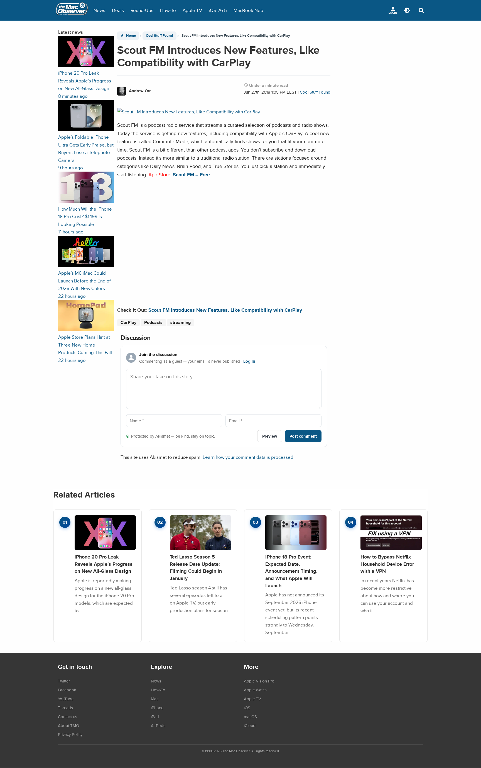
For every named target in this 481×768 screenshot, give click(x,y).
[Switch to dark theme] (407, 10)
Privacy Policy (70, 734)
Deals (118, 10)
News (99, 10)
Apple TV (192, 10)
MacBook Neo (248, 10)
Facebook (67, 690)
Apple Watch (255, 690)
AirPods (158, 725)
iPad (155, 716)
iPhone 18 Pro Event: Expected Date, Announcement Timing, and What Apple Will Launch (291, 571)
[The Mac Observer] (71, 10)
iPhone (157, 707)
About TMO (68, 725)
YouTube (65, 699)
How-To (168, 10)
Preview (269, 436)
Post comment (303, 436)
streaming (180, 322)
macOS (250, 716)
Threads (65, 707)
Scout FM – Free (191, 174)
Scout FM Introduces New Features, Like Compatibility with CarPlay (225, 310)
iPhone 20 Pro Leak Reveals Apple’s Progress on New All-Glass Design (103, 564)
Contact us (67, 716)
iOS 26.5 (218, 10)
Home (131, 35)
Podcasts (153, 322)
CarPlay (128, 322)
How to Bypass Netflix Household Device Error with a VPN (387, 564)
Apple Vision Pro (259, 681)
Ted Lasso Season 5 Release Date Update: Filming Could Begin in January (196, 567)
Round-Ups (142, 10)
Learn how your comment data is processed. (249, 457)
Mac (154, 699)
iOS (247, 707)
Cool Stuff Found (159, 35)
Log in (249, 361)
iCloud (250, 725)
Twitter (64, 681)
